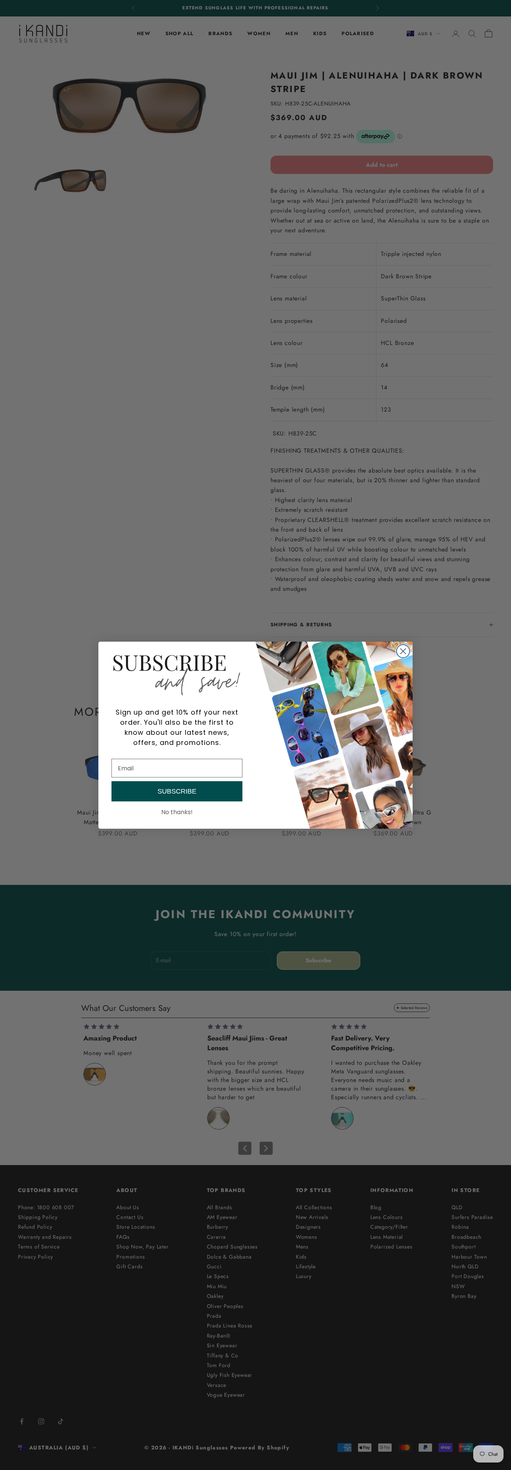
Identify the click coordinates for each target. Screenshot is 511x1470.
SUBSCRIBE (176, 791)
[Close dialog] (403, 651)
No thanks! (177, 812)
